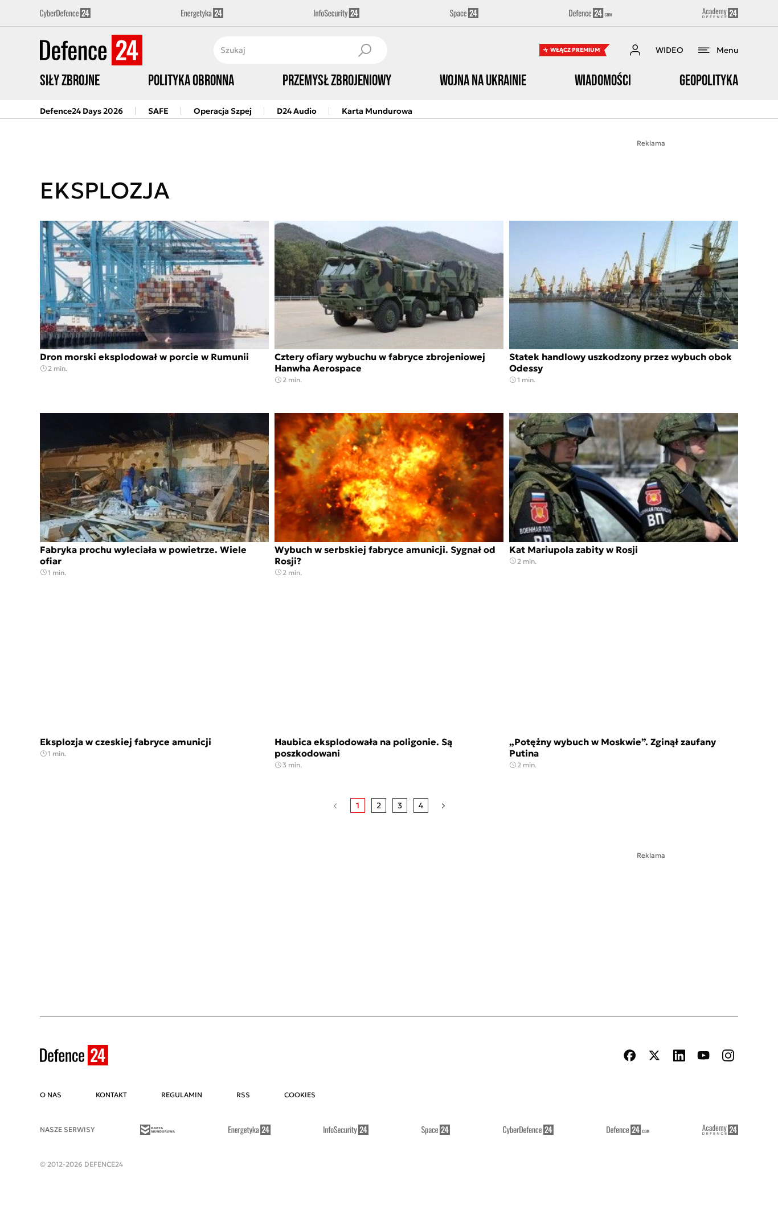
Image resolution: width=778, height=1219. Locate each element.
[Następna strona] (443, 805)
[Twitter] (654, 1055)
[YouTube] (703, 1055)
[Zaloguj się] (635, 50)
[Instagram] (728, 1055)
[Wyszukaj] (364, 50)
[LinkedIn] (679, 1055)
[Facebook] (630, 1055)
